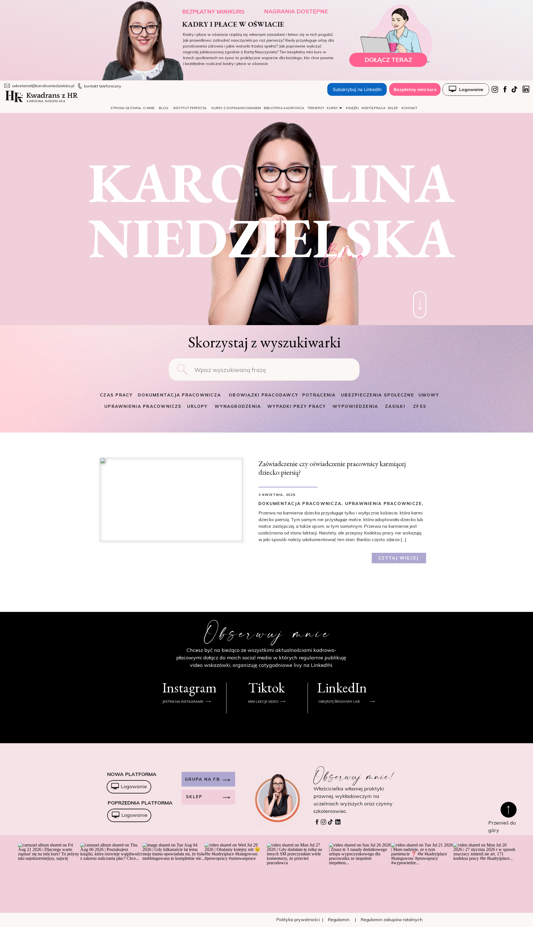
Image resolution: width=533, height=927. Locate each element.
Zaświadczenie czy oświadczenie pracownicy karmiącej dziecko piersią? (332, 468)
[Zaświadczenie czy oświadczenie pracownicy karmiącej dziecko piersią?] (171, 499)
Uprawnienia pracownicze (383, 503)
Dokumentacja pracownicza (299, 503)
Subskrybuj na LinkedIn (357, 89)
